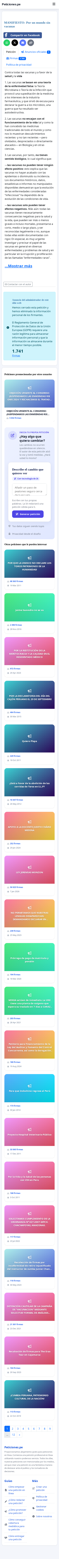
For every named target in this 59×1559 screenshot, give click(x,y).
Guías (8, 1481)
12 (13, 1434)
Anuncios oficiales (36, 52)
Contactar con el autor (19, 284)
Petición (11, 52)
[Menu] (54, 4)
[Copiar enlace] (30, 42)
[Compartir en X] (14, 42)
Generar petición (30, 514)
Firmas (17, 58)
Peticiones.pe (11, 4)
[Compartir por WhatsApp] (6, 42)
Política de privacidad (18, 64)
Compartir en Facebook (25, 35)
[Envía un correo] (23, 42)
